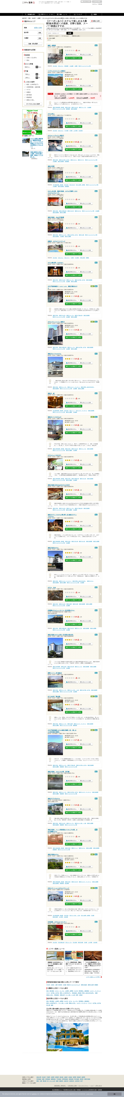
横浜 (38, 1081)
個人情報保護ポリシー (57, 1089)
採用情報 (100, 1089)
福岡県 (83, 1077)
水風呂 (80, 995)
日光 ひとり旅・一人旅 (74, 915)
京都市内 (71, 1081)
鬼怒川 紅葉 (81, 234)
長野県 (74, 1077)
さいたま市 (52, 1081)
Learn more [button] (89, 1094)
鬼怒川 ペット (74, 848)
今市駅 (70, 130)
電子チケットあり (54, 36)
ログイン (94, 4)
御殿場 (61, 1081)
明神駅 (87, 257)
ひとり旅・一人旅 (70, 995)
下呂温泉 (58, 1079)
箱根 (43, 1079)
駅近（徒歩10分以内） (88, 993)
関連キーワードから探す (29, 1083)
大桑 (56, 984)
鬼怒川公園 (91, 984)
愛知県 (79, 1077)
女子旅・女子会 (55, 993)
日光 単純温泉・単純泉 (58, 184)
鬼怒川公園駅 (63, 212)
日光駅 (92, 915)
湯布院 (81, 1079)
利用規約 (79, 1089)
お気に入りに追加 (86, 54)
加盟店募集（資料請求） (60, 1085)
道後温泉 (71, 1079)
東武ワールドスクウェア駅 (85, 66)
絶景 (77, 995)
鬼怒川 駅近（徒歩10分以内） (87, 387)
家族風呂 (56, 995)
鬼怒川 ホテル (73, 160)
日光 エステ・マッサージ (81, 410)
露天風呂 (52, 991)
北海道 (70, 1077)
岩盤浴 (28, 92)
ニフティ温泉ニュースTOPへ (93, 977)
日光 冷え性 (72, 184)
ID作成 (100, 4)
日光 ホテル (60, 66)
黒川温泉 (76, 1079)
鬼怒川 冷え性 (74, 107)
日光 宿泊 (55, 66)
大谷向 (52, 984)
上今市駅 (75, 130)
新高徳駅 (66, 66)
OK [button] (114, 1094)
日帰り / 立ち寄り (31, 57)
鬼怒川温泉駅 (74, 109)
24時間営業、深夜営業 (33, 87)
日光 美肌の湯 (61, 942)
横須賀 (44, 1081)
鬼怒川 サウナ (81, 160)
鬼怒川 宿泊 (67, 107)
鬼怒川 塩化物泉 (56, 666)
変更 (40, 32)
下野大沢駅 (82, 257)
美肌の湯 (62, 995)
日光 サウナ (67, 257)
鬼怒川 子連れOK (78, 315)
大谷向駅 (81, 130)
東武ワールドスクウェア (73, 984)
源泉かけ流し (49, 995)
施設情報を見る (72, 54)
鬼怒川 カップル (82, 107)
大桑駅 (76, 66)
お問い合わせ (98, 1085)
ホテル (57, 991)
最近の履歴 (97, 1)
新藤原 (96, 984)
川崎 (41, 1081)
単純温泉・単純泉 (76, 993)
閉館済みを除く (76, 36)
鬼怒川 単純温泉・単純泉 (58, 107)
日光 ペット (72, 410)
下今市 (48, 984)
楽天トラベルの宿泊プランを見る (73, 58)
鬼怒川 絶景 (69, 604)
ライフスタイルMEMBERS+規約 (89, 1089)
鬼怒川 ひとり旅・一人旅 (73, 690)
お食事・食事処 (69, 991)
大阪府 (66, 1077)
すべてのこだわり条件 (33, 104)
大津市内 (77, 1081)
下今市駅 (66, 130)
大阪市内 (66, 1081)
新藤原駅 (75, 725)
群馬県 (57, 1077)
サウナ (48, 993)
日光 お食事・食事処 (80, 184)
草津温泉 (39, 1079)
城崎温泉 (53, 1079)
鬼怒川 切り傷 (74, 541)
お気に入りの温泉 (86, 1)
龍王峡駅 (67, 883)
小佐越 (64, 984)
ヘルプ (92, 1085)
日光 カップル (68, 942)
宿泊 (47, 991)
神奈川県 (39, 1077)
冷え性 (76, 991)
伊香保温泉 (65, 1079)
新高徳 (60, 984)
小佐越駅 (71, 66)
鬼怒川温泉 (84, 984)
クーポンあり (65, 36)
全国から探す (38, 27)
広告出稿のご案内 (72, 1085)
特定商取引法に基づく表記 (70, 1089)
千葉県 (48, 1077)
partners (34, 1094)
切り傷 (48, 1005)
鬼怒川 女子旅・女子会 (64, 160)
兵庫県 (52, 1077)
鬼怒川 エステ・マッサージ (73, 387)
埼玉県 (44, 1077)
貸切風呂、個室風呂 (84, 991)
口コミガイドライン (83, 1085)
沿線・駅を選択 (33, 43)
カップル (62, 991)
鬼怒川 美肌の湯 (62, 211)
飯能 (57, 1081)
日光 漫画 (75, 942)
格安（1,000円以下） (65, 993)
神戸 (81, 1081)
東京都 (61, 1077)
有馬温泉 (47, 1079)
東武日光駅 (55, 917)
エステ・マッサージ (95, 991)
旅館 (96, 993)
